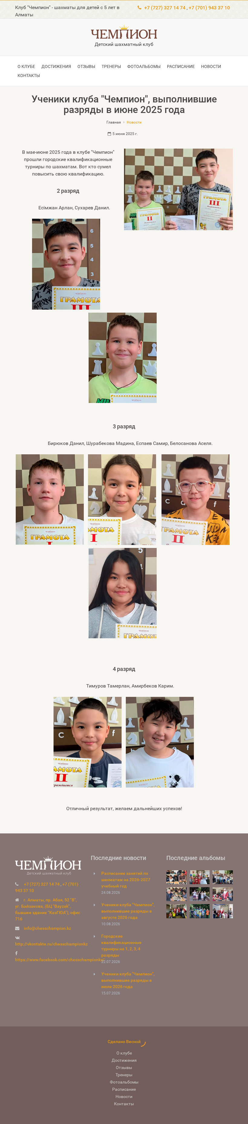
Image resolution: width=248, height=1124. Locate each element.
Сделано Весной (124, 1041)
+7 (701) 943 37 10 (209, 8)
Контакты (29, 75)
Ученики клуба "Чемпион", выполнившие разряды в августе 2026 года (128, 911)
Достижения (56, 66)
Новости (211, 66)
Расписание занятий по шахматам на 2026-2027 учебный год (125, 879)
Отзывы (86, 66)
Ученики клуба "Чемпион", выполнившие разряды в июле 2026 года (128, 980)
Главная (113, 122)
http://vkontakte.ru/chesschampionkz (51, 944)
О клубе (26, 66)
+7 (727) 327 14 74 (164, 8)
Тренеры (111, 66)
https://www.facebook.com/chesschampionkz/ (60, 959)
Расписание (181, 66)
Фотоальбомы (144, 66)
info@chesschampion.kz (47, 928)
